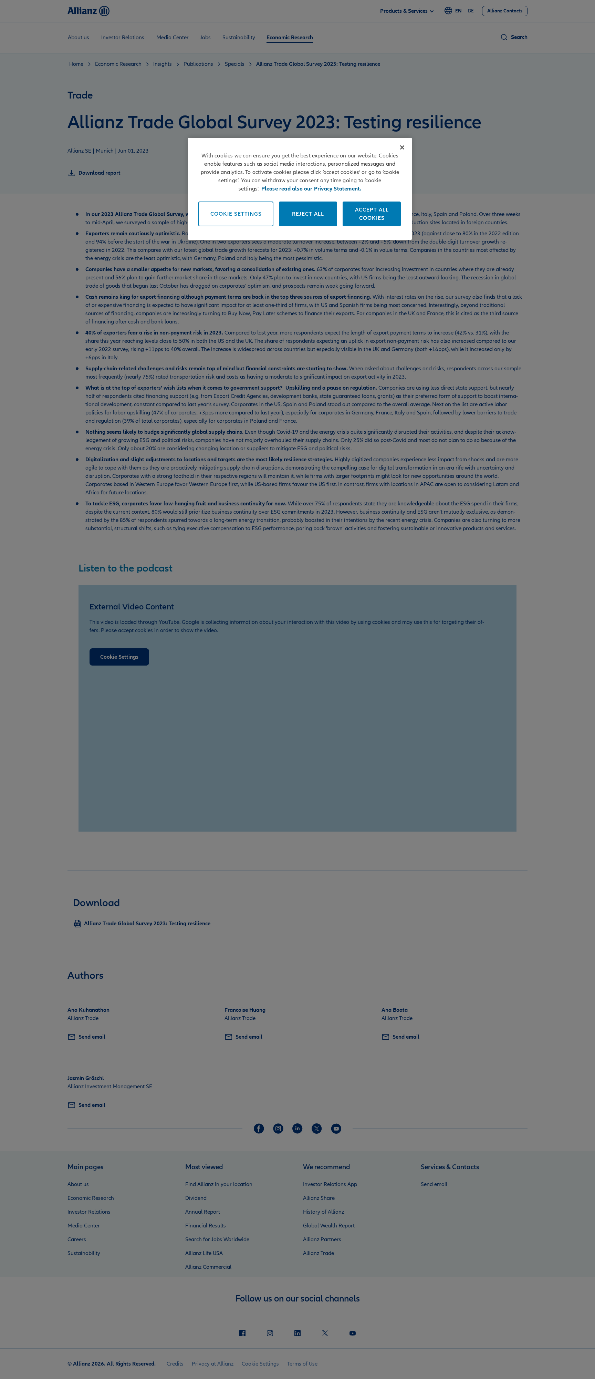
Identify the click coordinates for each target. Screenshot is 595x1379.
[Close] (402, 147)
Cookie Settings (236, 213)
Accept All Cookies (372, 214)
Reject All (308, 213)
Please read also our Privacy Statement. (311, 188)
